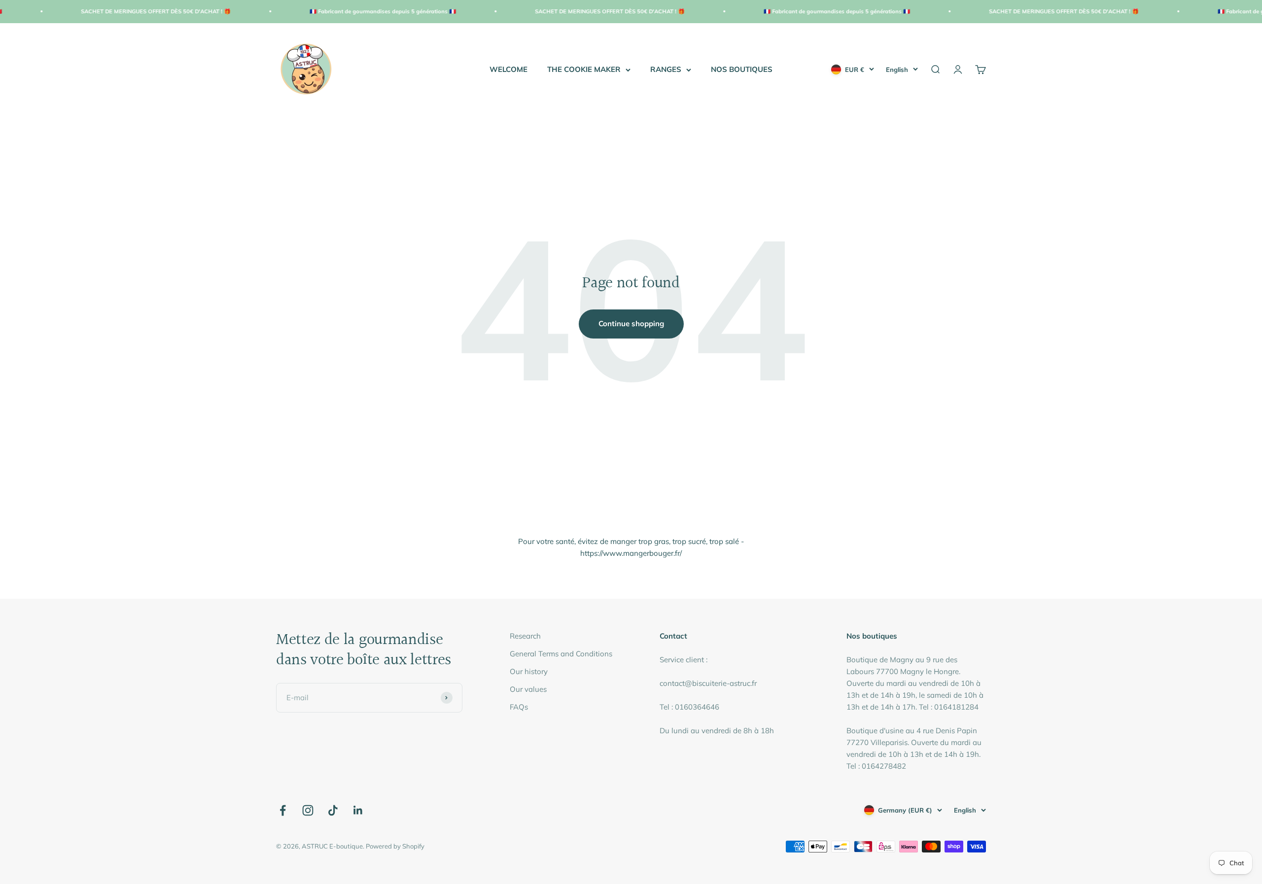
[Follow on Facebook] (282, 810)
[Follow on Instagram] (308, 810)
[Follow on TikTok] (333, 810)
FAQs (519, 707)
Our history (529, 671)
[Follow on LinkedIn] (358, 810)
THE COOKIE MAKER (584, 69)
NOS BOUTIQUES (741, 69)
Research (525, 636)
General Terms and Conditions (561, 653)
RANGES (665, 69)
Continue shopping (631, 323)
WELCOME (508, 69)
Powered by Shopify (395, 846)
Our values (528, 689)
